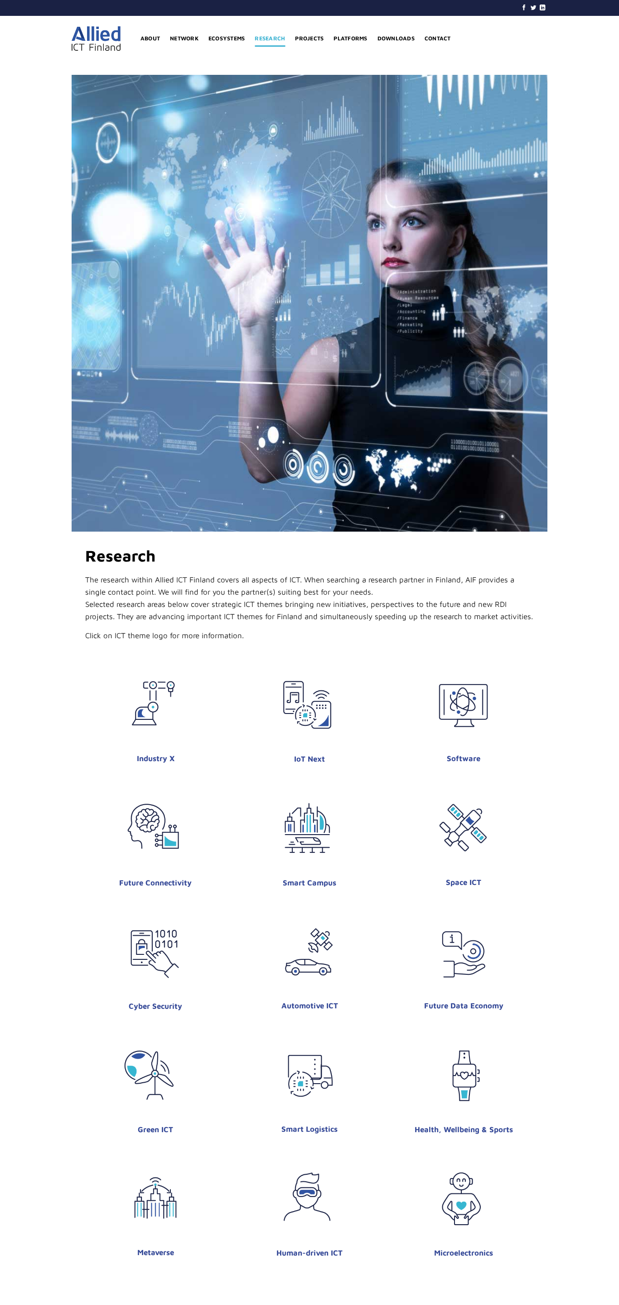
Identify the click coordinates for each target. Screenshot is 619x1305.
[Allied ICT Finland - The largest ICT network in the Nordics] (99, 38)
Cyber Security (155, 1006)
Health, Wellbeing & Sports (464, 1129)
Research (270, 38)
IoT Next (309, 758)
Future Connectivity (155, 882)
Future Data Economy (463, 1005)
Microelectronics (463, 1252)
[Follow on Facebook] (524, 8)
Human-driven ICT (309, 1252)
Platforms (350, 38)
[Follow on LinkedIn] (543, 8)
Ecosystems (226, 38)
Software (463, 758)
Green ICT (155, 1129)
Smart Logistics (309, 1129)
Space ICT (463, 882)
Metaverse (155, 1252)
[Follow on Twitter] (534, 8)
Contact (438, 38)
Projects (309, 38)
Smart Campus (309, 882)
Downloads (396, 38)
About (150, 38)
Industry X (155, 758)
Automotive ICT (309, 1005)
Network (184, 38)
